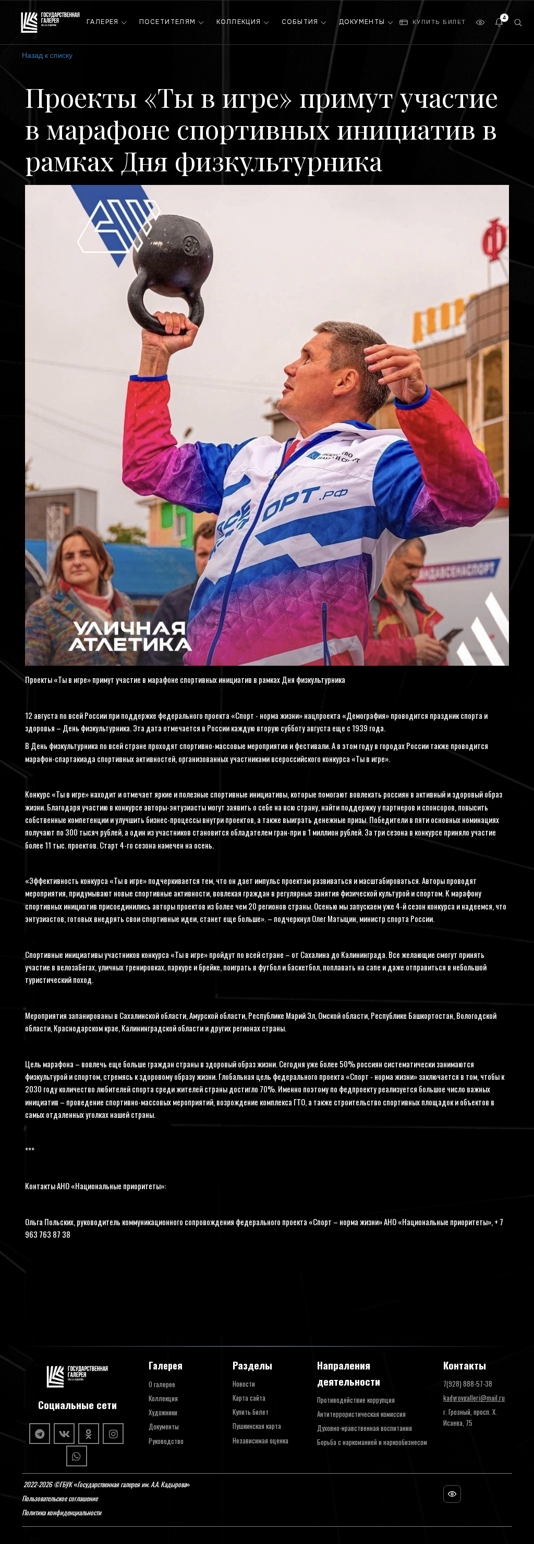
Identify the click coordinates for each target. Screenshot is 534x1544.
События (300, 22)
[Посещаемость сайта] (452, 1494)
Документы (362, 22)
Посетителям (167, 22)
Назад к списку (47, 54)
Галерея (103, 22)
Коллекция (238, 22)
